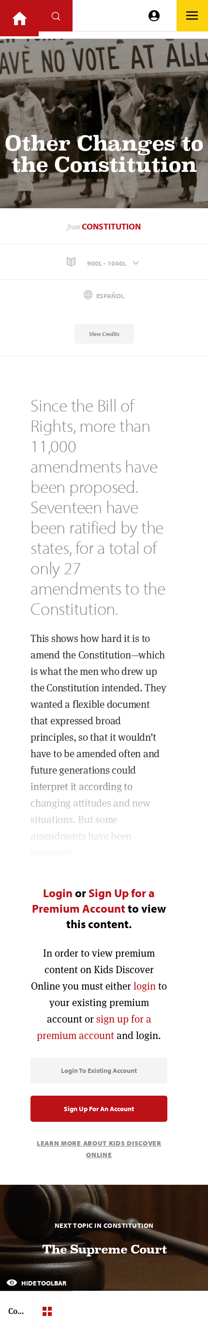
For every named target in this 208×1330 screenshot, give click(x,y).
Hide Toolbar (43, 1283)
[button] (104, 262)
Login (58, 893)
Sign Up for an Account (99, 1108)
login (145, 986)
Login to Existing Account (99, 1070)
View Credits (104, 333)
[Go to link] (19, 18)
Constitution (111, 226)
